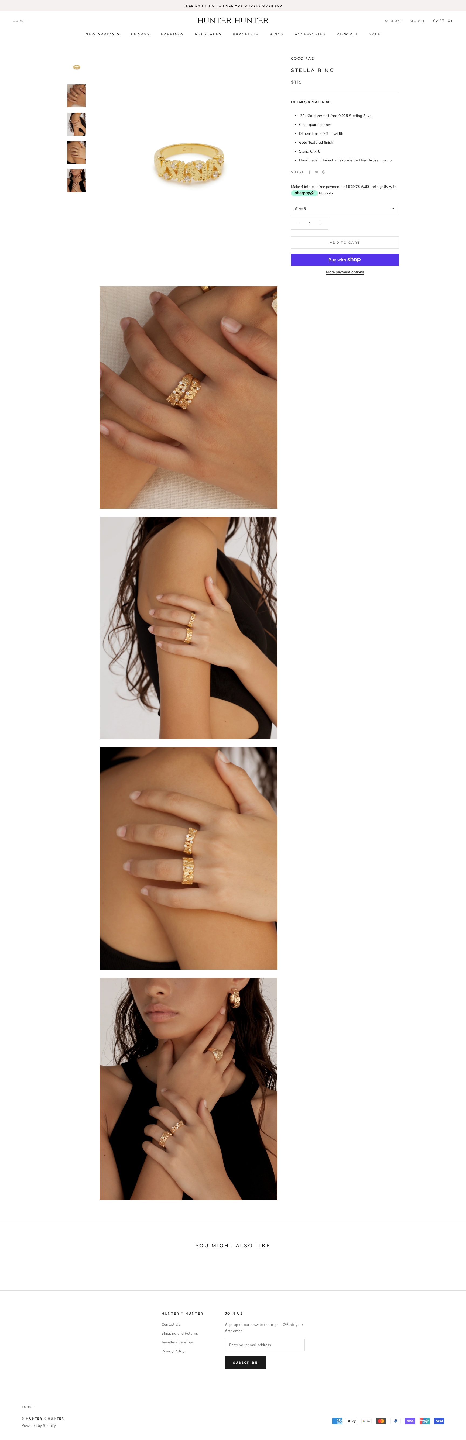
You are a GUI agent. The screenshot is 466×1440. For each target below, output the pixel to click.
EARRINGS (172, 34)
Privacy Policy (173, 1351)
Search (417, 21)
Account (393, 21)
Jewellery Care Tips (178, 1342)
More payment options (345, 271)
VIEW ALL (347, 34)
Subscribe (245, 1362)
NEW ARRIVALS (102, 34)
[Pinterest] (323, 172)
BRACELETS (245, 34)
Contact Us (171, 1324)
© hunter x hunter (43, 1418)
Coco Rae (302, 58)
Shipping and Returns (180, 1333)
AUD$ (18, 21)
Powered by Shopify (39, 1425)
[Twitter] (316, 172)
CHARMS (140, 34)
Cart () (443, 21)
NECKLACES (208, 34)
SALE (375, 34)
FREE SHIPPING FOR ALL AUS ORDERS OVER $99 (233, 6)
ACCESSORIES (310, 34)
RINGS (276, 34)
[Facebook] (309, 172)
